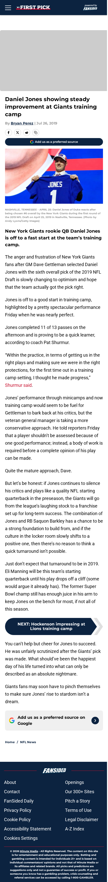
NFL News (28, 742)
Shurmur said (18, 385)
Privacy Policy (17, 810)
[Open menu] (8, 8)
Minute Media (29, 851)
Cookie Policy (17, 819)
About (10, 782)
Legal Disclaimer (81, 819)
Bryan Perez (22, 123)
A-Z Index (74, 828)
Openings (74, 782)
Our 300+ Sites (79, 791)
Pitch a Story (77, 801)
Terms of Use (78, 810)
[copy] (35, 132)
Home (10, 742)
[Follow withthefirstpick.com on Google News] (95, 720)
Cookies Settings (21, 838)
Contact (12, 791)
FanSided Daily (19, 801)
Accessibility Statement (27, 828)
